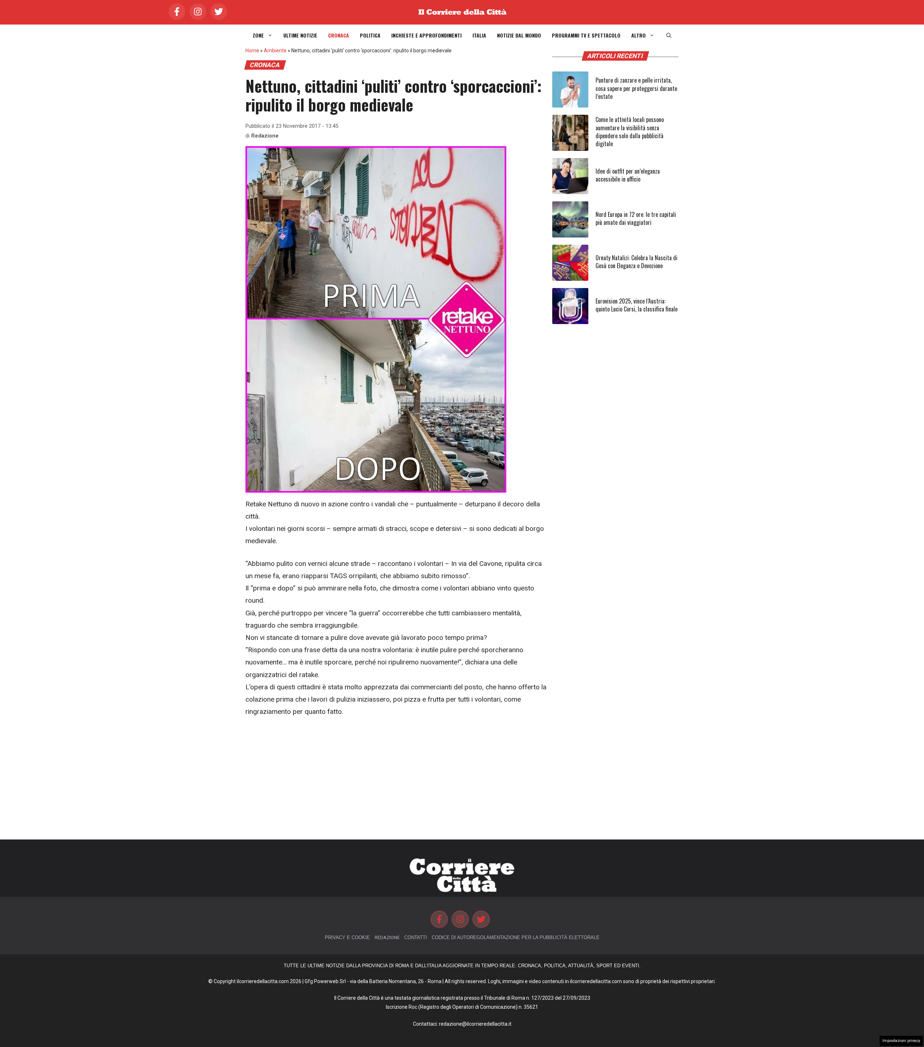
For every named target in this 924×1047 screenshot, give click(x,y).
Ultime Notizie (300, 35)
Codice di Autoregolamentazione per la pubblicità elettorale (516, 937)
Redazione (265, 135)
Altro (638, 35)
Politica (370, 35)
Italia (479, 35)
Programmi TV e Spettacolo (586, 35)
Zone (258, 35)
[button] (669, 35)
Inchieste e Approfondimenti (426, 35)
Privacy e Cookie (347, 937)
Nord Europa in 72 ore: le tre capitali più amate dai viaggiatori (636, 218)
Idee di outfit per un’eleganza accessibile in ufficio (628, 175)
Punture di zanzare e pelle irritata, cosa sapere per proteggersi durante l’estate (636, 88)
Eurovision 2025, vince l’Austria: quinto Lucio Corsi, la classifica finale (636, 305)
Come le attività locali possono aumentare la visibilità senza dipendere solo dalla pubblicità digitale (630, 131)
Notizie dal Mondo (519, 35)
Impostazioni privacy (901, 1040)
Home (252, 50)
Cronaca (338, 35)
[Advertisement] (397, 778)
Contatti (415, 937)
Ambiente (275, 50)
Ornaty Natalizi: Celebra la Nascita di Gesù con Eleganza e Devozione (636, 261)
